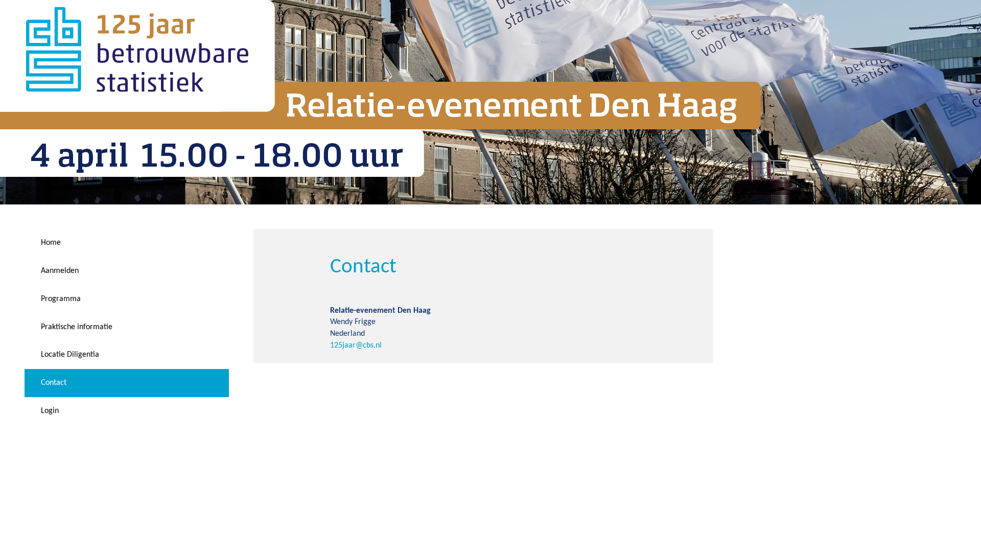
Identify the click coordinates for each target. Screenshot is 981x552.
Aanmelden (60, 271)
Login (50, 411)
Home (51, 243)
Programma (61, 299)
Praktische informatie (76, 327)
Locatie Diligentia (70, 355)
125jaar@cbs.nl (356, 345)
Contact (53, 383)
